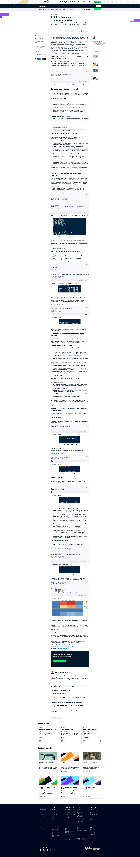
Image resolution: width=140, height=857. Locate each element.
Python (91, 809)
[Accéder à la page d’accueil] (42, 6)
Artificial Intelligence (93, 814)
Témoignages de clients (69, 817)
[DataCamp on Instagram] (54, 850)
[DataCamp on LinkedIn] (47, 850)
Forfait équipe (67, 812)
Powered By (81, 81)
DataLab (53, 819)
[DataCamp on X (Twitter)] (44, 850)
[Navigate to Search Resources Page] (84, 9)
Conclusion (37, 52)
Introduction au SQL (55, 827)
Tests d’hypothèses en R (67, 729)
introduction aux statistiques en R (63, 644)
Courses (53, 812)
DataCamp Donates (80, 821)
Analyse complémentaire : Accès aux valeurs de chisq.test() (39, 50)
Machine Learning (43, 827)
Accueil (52, 14)
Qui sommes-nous (43, 809)
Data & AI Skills (67, 809)
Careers (41, 812)
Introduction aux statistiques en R (47, 729)
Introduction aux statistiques (90, 729)
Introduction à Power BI (56, 831)
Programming (42, 831)
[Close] (138, 2)
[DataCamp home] (47, 847)
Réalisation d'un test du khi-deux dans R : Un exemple (40, 44)
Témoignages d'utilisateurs (82, 818)
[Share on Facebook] (40, 59)
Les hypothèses (54, 338)
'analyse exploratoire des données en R (65, 646)
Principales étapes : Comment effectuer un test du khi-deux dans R (40, 38)
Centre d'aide (42, 817)
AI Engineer (92, 831)
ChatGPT (91, 819)
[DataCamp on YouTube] (51, 850)
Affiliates (41, 814)
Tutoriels (56, 14)
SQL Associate (92, 827)
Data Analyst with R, (60, 51)
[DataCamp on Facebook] (40, 850)
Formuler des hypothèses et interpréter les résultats (40, 47)
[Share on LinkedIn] (38, 59)
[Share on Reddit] (43, 59)
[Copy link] (35, 59)
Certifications (54, 814)
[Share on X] (45, 59)
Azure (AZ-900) (92, 834)
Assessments (54, 817)
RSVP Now (97, 2)
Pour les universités (80, 819)
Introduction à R (55, 829)
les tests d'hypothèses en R (62, 648)
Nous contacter (42, 819)
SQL (90, 812)
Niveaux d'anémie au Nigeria (60, 180)
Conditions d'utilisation (43, 855)
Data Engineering (43, 829)
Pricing (78, 809)
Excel (91, 817)
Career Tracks (54, 809)
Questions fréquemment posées (40, 54)
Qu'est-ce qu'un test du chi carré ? (39, 42)
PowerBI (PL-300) (93, 832)
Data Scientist (92, 829)
